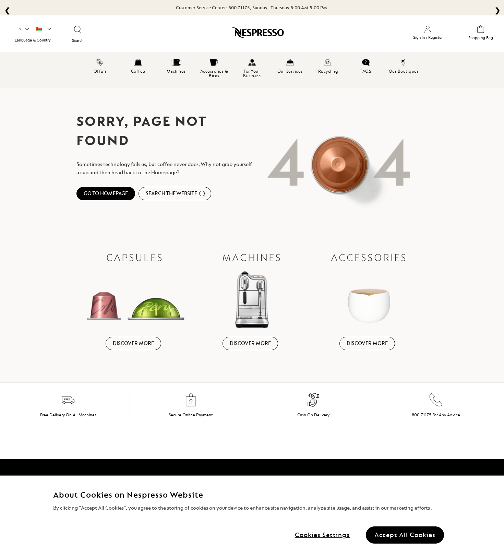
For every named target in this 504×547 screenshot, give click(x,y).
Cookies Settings (322, 535)
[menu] (252, 70)
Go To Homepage (106, 193)
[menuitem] (100, 65)
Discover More (133, 343)
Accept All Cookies (404, 535)
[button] (22, 29)
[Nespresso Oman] (221, 35)
